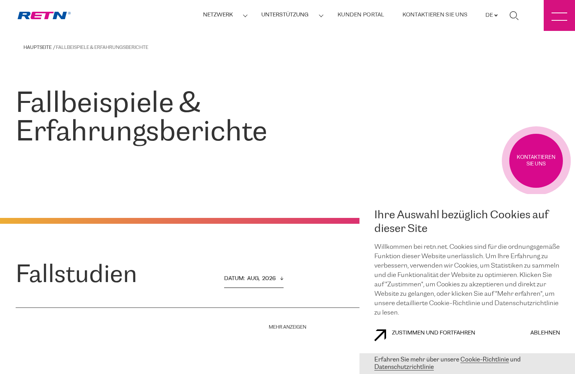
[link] (44, 15)
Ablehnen (545, 333)
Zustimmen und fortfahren (433, 333)
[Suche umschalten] (514, 15)
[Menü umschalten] (559, 15)
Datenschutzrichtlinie (404, 367)
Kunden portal (361, 15)
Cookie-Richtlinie (484, 360)
